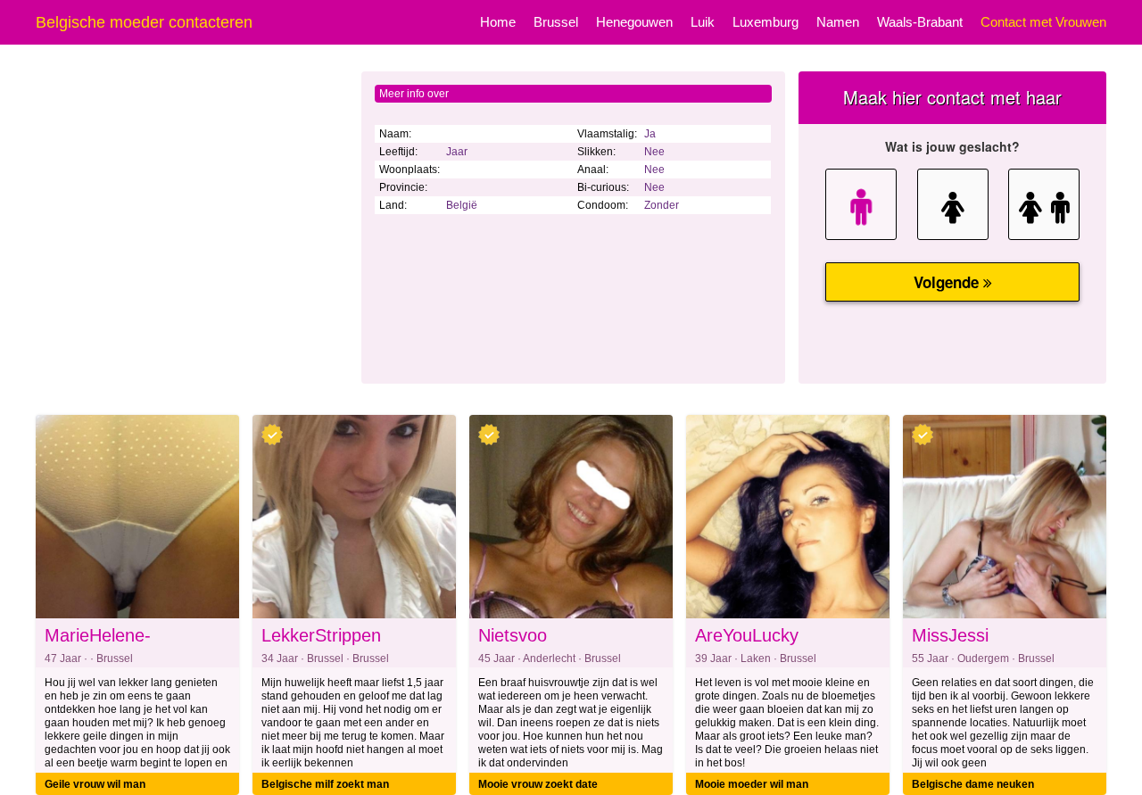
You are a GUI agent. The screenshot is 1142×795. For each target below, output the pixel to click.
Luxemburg (765, 21)
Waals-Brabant (920, 21)
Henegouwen (634, 21)
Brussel (556, 21)
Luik (703, 21)
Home (498, 21)
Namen (837, 21)
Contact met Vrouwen (1043, 21)
